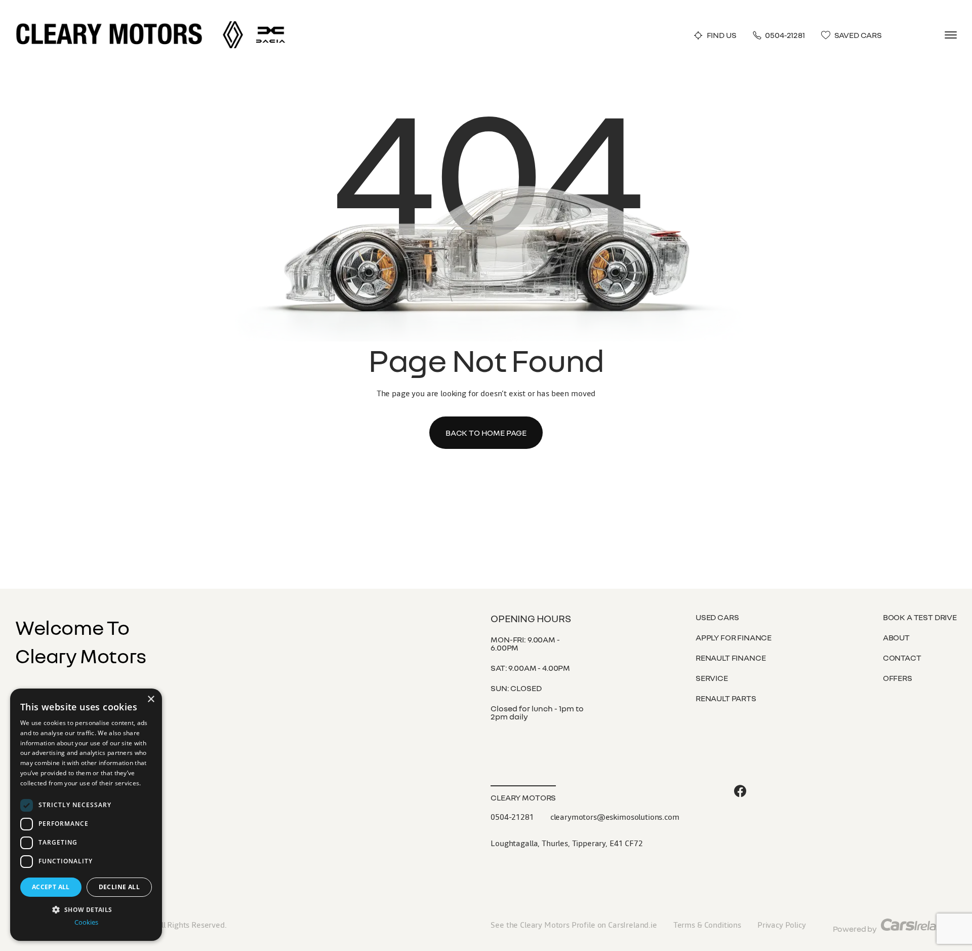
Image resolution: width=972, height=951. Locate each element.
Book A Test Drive (920, 617)
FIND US (722, 35)
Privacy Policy (781, 924)
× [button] (150, 699)
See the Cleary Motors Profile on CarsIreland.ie (574, 924)
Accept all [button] (51, 887)
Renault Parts (726, 698)
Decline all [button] (119, 887)
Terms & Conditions (707, 924)
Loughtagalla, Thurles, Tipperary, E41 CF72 (566, 843)
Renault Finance (731, 658)
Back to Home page (486, 433)
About (896, 637)
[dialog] (86, 815)
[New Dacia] (271, 25)
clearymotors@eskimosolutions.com (614, 816)
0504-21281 (784, 35)
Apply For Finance (734, 637)
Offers (897, 678)
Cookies (86, 922)
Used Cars (717, 617)
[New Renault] (233, 25)
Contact (902, 658)
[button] (86, 908)
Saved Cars (858, 35)
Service (712, 678)
